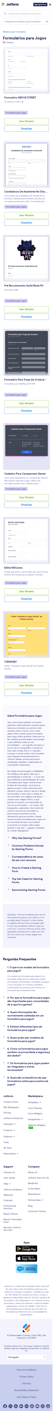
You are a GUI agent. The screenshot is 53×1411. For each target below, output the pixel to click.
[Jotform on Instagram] (43, 1406)
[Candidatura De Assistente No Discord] (26, 164)
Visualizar (26, 128)
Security (26, 1383)
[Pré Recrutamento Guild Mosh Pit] (26, 258)
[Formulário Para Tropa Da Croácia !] (26, 352)
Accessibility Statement (26, 1390)
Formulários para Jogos (24, 38)
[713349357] (26, 634)
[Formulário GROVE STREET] (26, 70)
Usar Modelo (26, 121)
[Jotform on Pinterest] (32, 1406)
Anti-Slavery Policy (26, 1397)
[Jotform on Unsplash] (48, 1406)
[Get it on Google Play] (26, 1248)
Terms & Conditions (26, 1369)
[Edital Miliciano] (26, 540)
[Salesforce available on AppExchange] (26, 1268)
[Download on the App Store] (26, 1258)
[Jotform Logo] (10, 4)
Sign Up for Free (40, 4)
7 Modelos (9, 42)
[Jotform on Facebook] (5, 1406)
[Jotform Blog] (27, 1406)
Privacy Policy (26, 1376)
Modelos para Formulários (14, 31)
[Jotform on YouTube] (37, 1406)
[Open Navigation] (50, 4)
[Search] (5, 13)
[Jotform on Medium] (21, 1406)
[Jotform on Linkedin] (16, 1406)
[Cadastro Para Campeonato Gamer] (26, 446)
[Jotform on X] (10, 1406)
